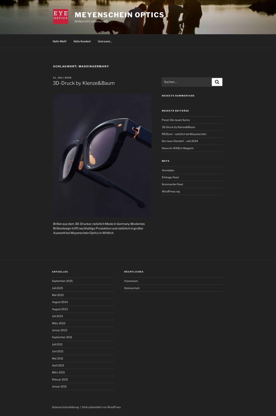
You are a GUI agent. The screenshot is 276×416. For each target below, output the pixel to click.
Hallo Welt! (59, 41)
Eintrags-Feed (170, 177)
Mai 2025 (58, 295)
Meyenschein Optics (119, 15)
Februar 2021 (60, 379)
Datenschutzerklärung (65, 407)
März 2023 (58, 323)
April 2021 (58, 365)
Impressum (131, 280)
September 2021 (62, 337)
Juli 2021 (57, 344)
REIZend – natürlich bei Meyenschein (184, 134)
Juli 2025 (57, 288)
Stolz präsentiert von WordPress (101, 407)
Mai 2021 (57, 358)
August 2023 (60, 309)
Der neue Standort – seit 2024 (180, 141)
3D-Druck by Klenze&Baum (84, 83)
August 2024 (60, 302)
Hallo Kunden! (82, 41)
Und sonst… (105, 41)
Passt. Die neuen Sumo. (176, 119)
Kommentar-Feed (172, 184)
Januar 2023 (59, 330)
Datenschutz (132, 288)
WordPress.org (171, 191)
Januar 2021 (59, 386)
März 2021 (58, 372)
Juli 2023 (57, 316)
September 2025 (62, 280)
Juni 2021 (57, 351)
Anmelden (168, 170)
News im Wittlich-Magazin (178, 148)
